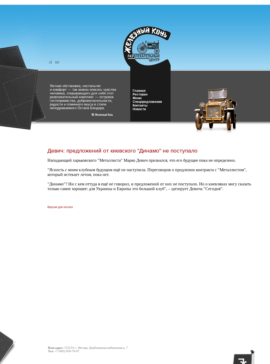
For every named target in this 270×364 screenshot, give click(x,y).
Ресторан (140, 94)
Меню (137, 98)
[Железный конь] (150, 65)
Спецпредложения (147, 102)
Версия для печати (60, 207)
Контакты (140, 105)
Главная (139, 91)
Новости (139, 109)
